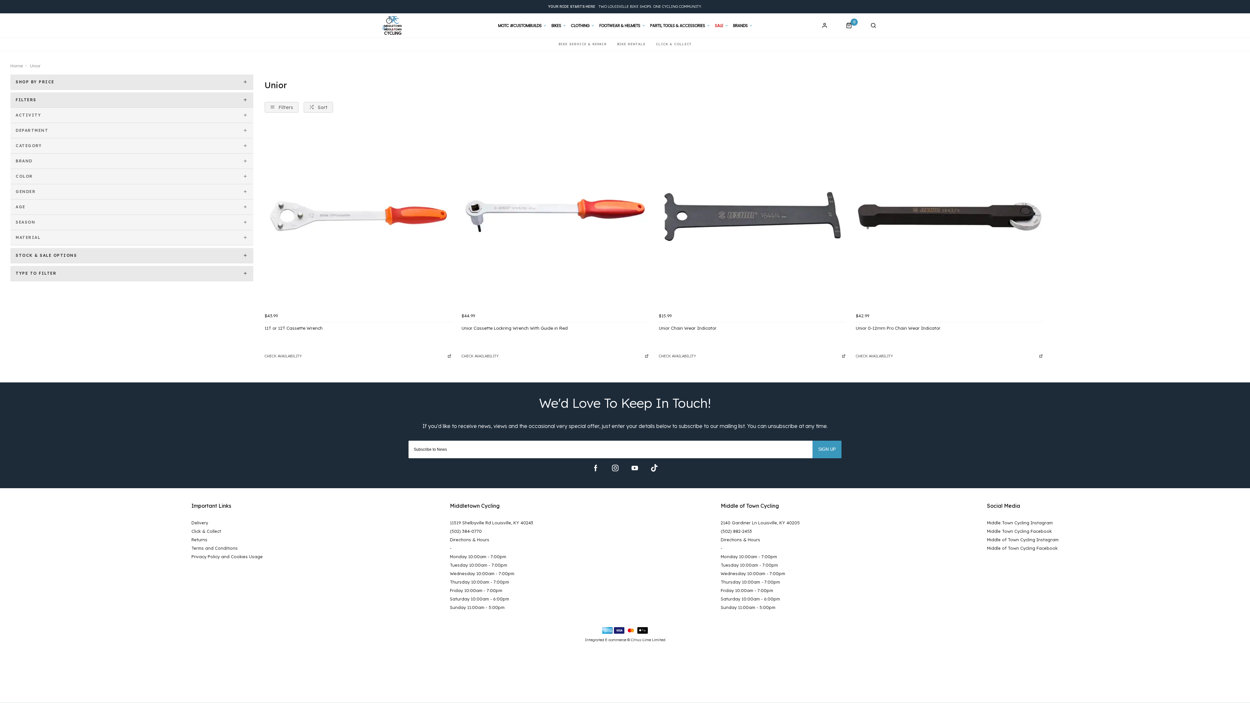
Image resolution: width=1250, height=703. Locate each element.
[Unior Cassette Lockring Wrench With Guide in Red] (555, 216)
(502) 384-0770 (466, 531)
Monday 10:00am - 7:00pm (478, 556)
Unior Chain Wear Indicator (687, 328)
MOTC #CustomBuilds (520, 26)
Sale (719, 26)
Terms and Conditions (214, 548)
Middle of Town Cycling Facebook (1022, 548)
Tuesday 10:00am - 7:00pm (478, 565)
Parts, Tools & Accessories (677, 26)
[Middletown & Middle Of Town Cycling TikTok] (654, 468)
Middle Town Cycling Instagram (1020, 522)
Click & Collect (206, 531)
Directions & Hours (469, 539)
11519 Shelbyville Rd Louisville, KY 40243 (491, 522)
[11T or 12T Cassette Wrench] (358, 216)
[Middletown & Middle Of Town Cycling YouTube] (635, 468)
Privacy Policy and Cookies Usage (227, 556)
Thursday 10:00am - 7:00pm (479, 582)
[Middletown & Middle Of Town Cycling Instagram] (615, 468)
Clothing (580, 26)
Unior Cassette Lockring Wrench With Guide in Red (515, 328)
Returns (199, 539)
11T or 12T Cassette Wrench (294, 328)
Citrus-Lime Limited (648, 640)
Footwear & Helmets (619, 26)
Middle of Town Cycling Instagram (1023, 539)
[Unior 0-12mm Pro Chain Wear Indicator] (949, 216)
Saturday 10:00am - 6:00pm (479, 598)
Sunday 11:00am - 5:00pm (477, 607)
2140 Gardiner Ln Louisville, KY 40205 (760, 522)
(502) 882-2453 (736, 531)
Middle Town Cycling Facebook (1019, 531)
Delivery (199, 522)
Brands (740, 26)
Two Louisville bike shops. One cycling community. (625, 6)
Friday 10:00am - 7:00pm (476, 590)
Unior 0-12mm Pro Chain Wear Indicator (898, 328)
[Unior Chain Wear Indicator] (752, 216)
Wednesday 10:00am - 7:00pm (482, 573)
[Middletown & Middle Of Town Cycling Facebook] (596, 468)
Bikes (556, 26)
